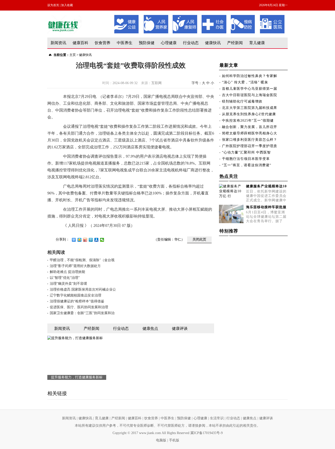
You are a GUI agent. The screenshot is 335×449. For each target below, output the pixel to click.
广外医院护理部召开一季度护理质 (249, 146)
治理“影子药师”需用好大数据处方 (75, 266)
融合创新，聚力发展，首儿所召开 (249, 127)
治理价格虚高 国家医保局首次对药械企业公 (83, 289)
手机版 (174, 440)
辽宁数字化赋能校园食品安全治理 (75, 295)
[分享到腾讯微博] (91, 240)
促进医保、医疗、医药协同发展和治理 (79, 307)
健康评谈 (266, 418)
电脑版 (161, 440)
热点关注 (228, 176)
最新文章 (228, 65)
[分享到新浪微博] (85, 240)
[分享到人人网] (96, 240)
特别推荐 (228, 231)
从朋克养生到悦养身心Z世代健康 (249, 114)
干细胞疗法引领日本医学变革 (246, 159)
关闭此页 (199, 239)
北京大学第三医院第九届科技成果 (249, 108)
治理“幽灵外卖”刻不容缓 (68, 283)
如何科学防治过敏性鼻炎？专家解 (249, 76)
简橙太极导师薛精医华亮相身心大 (249, 133)
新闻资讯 (58, 43)
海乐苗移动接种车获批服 (266, 207)
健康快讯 (213, 43)
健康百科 (80, 43)
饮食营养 (102, 43)
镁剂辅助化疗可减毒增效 (242, 101)
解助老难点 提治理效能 (67, 272)
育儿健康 (257, 43)
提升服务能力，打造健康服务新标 (77, 377)
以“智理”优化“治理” (65, 278)
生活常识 (217, 418)
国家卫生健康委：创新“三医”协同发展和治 (82, 313)
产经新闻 (235, 43)
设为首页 (53, 5)
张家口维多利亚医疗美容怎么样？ (249, 139)
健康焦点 (250, 418)
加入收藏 (67, 5)
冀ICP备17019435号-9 (206, 433)
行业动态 (191, 43)
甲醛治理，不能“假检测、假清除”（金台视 (82, 260)
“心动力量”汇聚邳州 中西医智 (246, 152)
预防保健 (147, 43)
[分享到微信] (102, 240)
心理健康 (169, 43)
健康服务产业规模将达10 (266, 186)
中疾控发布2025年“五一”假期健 (248, 120)
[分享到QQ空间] (79, 240)
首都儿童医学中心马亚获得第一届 (249, 88)
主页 (72, 55)
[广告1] (199, 16)
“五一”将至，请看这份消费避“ (246, 165)
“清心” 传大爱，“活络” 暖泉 (245, 82)
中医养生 (124, 43)
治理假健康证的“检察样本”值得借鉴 (77, 301)
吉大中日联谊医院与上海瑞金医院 (249, 95)
